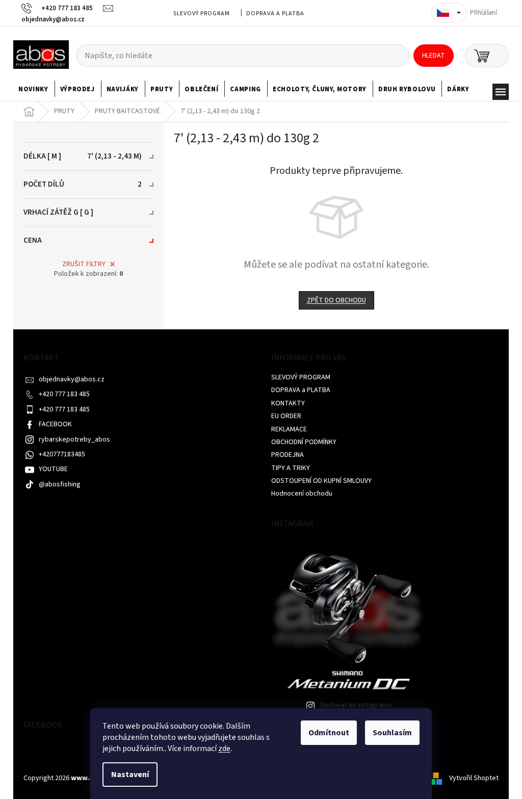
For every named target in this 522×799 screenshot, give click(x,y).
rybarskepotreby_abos (74, 439)
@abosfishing (60, 484)
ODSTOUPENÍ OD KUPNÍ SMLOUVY (321, 481)
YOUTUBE (53, 469)
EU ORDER (286, 416)
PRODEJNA (287, 455)
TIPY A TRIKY (290, 468)
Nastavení (130, 774)
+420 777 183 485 (64, 394)
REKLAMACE (289, 429)
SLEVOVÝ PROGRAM (201, 13)
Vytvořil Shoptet (474, 778)
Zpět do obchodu (336, 300)
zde (224, 748)
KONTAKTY (288, 403)
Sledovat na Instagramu (356, 705)
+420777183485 (62, 454)
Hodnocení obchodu (301, 493)
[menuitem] (33, 89)
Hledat (433, 55)
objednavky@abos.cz (72, 379)
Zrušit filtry (84, 264)
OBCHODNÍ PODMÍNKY (303, 442)
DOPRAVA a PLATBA (275, 13)
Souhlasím (392, 732)
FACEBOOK (55, 424)
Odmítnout (328, 732)
